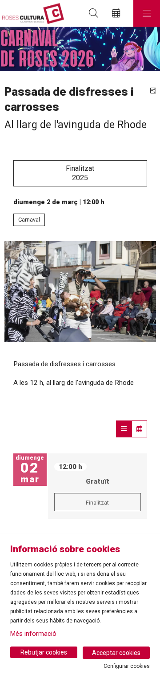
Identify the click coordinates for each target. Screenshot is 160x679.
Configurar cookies (127, 666)
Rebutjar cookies (43, 652)
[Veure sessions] (124, 428)
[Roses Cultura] (32, 13)
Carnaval (29, 219)
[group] (80, 49)
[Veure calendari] (139, 428)
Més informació (33, 634)
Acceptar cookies (116, 652)
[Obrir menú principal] (146, 13)
